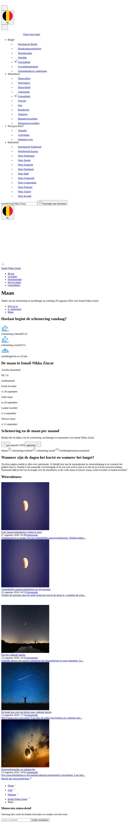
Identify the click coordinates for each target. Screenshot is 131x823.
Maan (10, 312)
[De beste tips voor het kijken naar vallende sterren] (25, 709)
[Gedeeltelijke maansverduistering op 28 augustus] (25, 586)
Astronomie (32, 535)
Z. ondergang (14, 309)
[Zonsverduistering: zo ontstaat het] (25, 766)
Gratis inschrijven (40, 820)
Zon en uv (13, 306)
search (4, 203)
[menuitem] (69, 55)
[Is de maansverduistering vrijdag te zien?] (25, 529)
